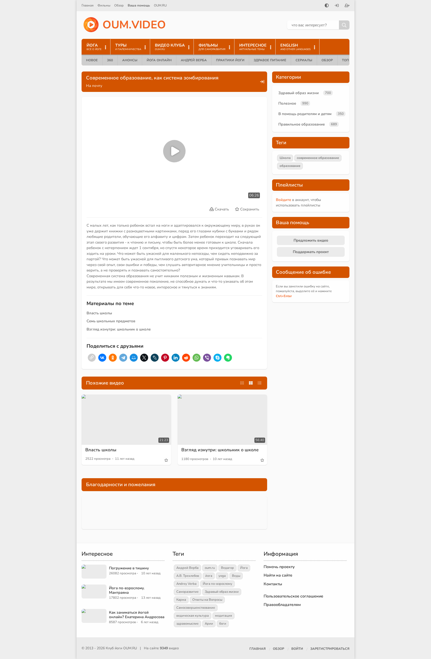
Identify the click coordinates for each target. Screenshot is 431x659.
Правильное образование (301, 124)
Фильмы (104, 5)
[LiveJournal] (155, 358)
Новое (92, 60)
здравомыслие (187, 623)
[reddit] (186, 358)
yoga (222, 576)
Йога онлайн (159, 60)
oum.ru (210, 568)
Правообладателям (282, 604)
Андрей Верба (194, 60)
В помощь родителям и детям (304, 113)
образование (290, 166)
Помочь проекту (279, 567)
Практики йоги (230, 60)
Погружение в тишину (129, 568)
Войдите (283, 199)
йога (208, 576)
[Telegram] (123, 358)
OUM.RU (160, 5)
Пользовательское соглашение (293, 596)
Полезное (287, 103)
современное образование (318, 158)
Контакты (273, 584)
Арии (209, 623)
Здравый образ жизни (298, 92)
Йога (244, 568)
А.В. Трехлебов (187, 576)
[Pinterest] (165, 358)
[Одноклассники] (113, 358)
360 (110, 60)
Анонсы (129, 60)
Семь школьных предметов (111, 321)
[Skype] (217, 358)
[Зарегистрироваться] (347, 6)
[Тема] (327, 6)
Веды (236, 576)
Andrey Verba (186, 584)
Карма (181, 599)
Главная (88, 5)
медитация (223, 615)
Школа (285, 158)
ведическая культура (192, 615)
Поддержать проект (311, 251)
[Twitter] (144, 358)
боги (222, 623)
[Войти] (337, 6)
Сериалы (304, 60)
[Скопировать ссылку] (92, 358)
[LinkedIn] (176, 358)
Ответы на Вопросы (207, 599)
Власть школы (99, 313)
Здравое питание (270, 60)
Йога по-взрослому (217, 584)
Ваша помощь (139, 5)
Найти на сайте (278, 575)
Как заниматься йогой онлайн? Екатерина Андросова (136, 614)
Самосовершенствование (195, 607)
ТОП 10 (348, 60)
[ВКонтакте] (102, 358)
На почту (94, 85)
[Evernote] (228, 358)
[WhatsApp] (197, 358)
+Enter (284, 296)
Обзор (119, 5)
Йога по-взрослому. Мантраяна (127, 590)
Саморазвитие (187, 592)
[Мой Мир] (134, 358)
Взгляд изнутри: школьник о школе (119, 329)
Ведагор (227, 568)
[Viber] (207, 358)
